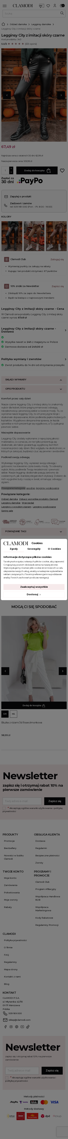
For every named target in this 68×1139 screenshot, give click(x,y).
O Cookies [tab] (54, 548)
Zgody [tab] (14, 548)
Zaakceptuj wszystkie (34, 586)
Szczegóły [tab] (33, 548)
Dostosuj (33, 594)
